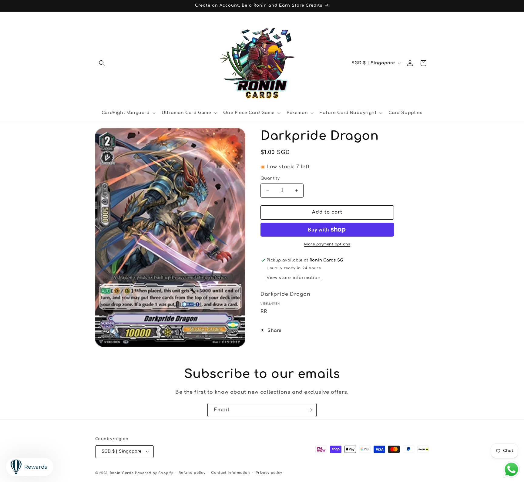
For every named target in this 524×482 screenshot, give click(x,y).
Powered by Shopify (154, 473)
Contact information (230, 472)
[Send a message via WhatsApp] (511, 469)
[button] (102, 63)
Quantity (270, 178)
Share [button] (274, 330)
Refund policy (192, 472)
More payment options (327, 244)
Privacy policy (269, 472)
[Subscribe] (309, 410)
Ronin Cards (122, 473)
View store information (294, 277)
